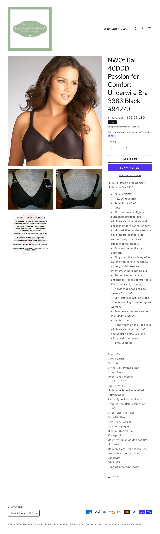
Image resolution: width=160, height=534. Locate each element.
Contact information (131, 524)
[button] (135, 28)
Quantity (112, 141)
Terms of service (93, 524)
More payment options (130, 175)
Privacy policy (76, 524)
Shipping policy (112, 524)
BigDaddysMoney (24, 524)
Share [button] (115, 476)
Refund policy (60, 524)
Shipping (112, 127)
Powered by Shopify (42, 524)
